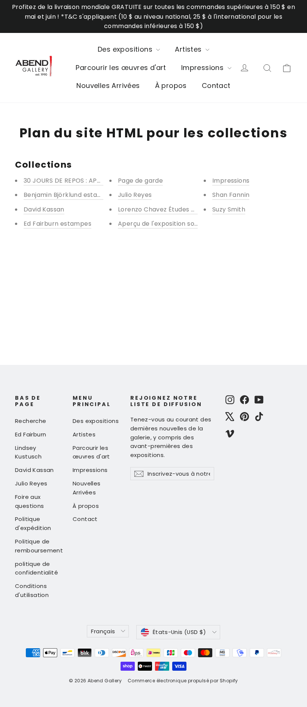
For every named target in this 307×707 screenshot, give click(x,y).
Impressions (203, 67)
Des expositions (126, 49)
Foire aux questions (29, 501)
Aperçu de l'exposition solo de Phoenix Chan (185, 223)
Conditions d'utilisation (32, 590)
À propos (171, 85)
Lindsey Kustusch (28, 452)
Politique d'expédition (33, 523)
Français (103, 631)
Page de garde (140, 180)
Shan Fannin (230, 195)
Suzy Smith (228, 209)
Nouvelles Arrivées (108, 85)
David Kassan (44, 209)
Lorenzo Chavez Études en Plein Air (171, 209)
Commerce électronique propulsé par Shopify (183, 680)
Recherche (30, 421)
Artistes (189, 49)
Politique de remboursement (38, 545)
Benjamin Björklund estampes (69, 195)
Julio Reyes (135, 195)
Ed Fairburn (30, 434)
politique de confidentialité (36, 568)
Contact (216, 85)
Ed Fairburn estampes (57, 223)
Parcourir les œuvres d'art (121, 67)
